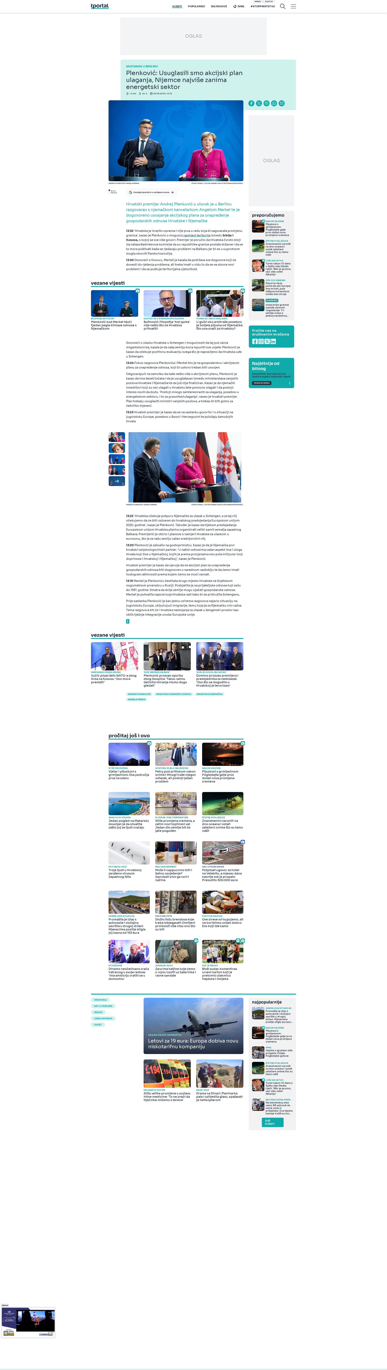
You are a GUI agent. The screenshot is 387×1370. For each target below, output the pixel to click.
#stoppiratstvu (263, 6)
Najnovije (219, 6)
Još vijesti (270, 1122)
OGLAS (193, 36)
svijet (98, 1024)
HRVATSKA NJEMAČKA (210, 694)
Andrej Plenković (139, 694)
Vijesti (177, 6)
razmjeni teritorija (196, 235)
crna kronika (103, 1018)
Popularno (196, 6)
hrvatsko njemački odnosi (173, 694)
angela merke (136, 699)
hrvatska (100, 999)
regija (98, 1012)
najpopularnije (267, 1002)
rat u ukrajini (103, 1006)
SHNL (241, 6)
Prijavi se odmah (262, 383)
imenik (258, 2)
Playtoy (269, 2)
